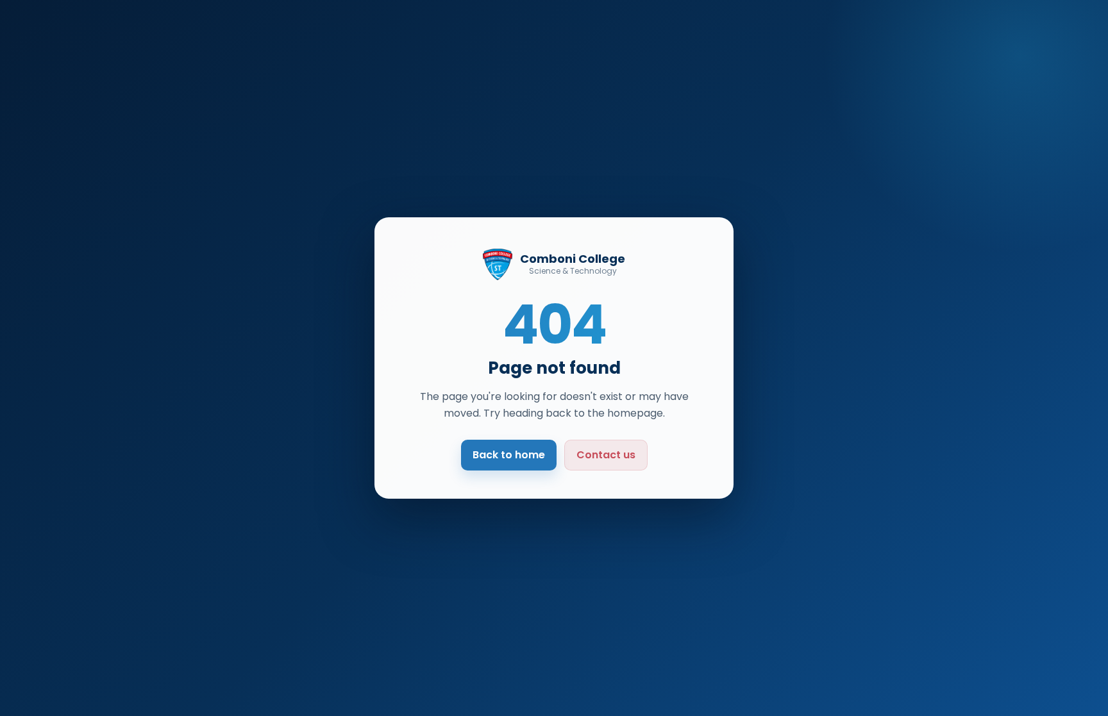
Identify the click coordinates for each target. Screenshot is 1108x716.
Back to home (509, 454)
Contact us (605, 454)
